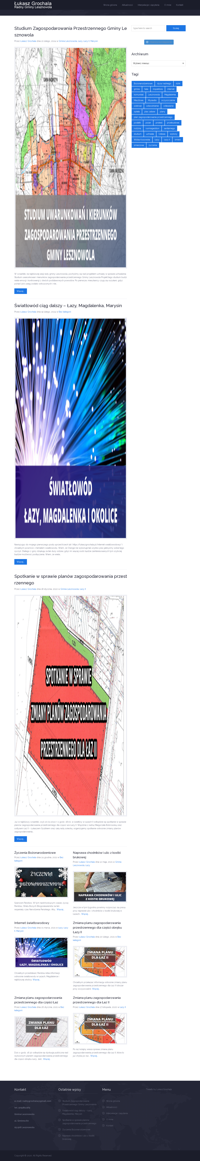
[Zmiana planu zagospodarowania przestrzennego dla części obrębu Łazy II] (100, 961)
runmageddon (152, 128)
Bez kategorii (65, 312)
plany (162, 111)
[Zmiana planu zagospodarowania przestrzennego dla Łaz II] (100, 1028)
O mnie (167, 5)
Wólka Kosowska (142, 139)
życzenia (153, 145)
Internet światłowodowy (31, 923)
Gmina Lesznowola (68, 41)
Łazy (80, 41)
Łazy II (86, 41)
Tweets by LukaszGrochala (159, 1089)
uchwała (150, 134)
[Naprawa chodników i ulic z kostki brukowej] (100, 887)
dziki (178, 83)
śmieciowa (139, 145)
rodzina (137, 128)
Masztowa (138, 100)
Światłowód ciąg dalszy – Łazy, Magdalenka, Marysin (68, 305)
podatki (137, 123)
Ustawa (162, 134)
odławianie (168, 106)
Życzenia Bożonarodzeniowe (35, 852)
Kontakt (179, 5)
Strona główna (110, 5)
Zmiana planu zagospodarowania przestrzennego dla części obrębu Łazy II (97, 927)
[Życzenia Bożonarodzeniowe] (41, 882)
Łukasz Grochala (28, 41)
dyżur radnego (164, 83)
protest (159, 123)
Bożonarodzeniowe (143, 83)
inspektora (158, 89)
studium (137, 134)
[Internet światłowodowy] (41, 952)
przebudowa (173, 123)
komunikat (138, 94)
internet (170, 89)
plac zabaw (149, 111)
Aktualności (127, 5)
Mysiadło (152, 100)
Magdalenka (170, 94)
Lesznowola (154, 94)
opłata (137, 111)
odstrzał (138, 106)
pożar (148, 123)
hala (146, 89)
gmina (137, 89)
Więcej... (21, 291)
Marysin (94, 41)
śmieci (178, 139)
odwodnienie (152, 106)
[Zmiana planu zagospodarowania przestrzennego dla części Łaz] (41, 1032)
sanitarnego (169, 128)
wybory (173, 134)
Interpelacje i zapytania (148, 5)
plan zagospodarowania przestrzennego (153, 117)
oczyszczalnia (168, 100)
